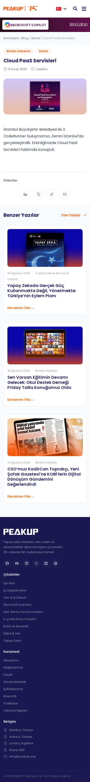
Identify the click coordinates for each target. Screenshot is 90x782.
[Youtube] (17, 563)
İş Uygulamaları (15, 590)
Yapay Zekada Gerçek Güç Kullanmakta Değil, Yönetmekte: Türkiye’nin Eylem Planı (41, 291)
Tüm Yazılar (71, 215)
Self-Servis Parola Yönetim (23, 612)
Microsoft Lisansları (17, 604)
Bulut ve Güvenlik (15, 626)
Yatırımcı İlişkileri (15, 710)
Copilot (40, 273)
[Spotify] (55, 563)
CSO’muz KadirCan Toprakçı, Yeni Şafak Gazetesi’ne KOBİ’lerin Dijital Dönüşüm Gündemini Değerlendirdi (44, 476)
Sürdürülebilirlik (14, 682)
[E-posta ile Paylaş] (65, 194)
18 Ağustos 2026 (18, 371)
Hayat (7, 674)
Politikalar (10, 703)
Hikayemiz (11, 660)
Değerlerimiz (13, 667)
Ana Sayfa (11, 38)
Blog (24, 38)
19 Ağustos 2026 (18, 273)
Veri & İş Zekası (14, 597)
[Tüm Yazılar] (85, 215)
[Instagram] (36, 563)
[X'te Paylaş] (38, 194)
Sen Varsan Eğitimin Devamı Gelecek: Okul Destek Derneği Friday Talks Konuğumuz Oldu (39, 382)
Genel (35, 38)
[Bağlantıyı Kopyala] (51, 194)
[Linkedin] (26, 563)
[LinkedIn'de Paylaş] (25, 194)
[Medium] (46, 563)
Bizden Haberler (18, 51)
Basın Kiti (9, 696)
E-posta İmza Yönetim (19, 619)
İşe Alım (9, 583)
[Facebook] (7, 563)
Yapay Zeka (12, 640)
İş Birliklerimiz (13, 689)
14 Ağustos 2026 (18, 462)
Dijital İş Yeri (12, 633)
